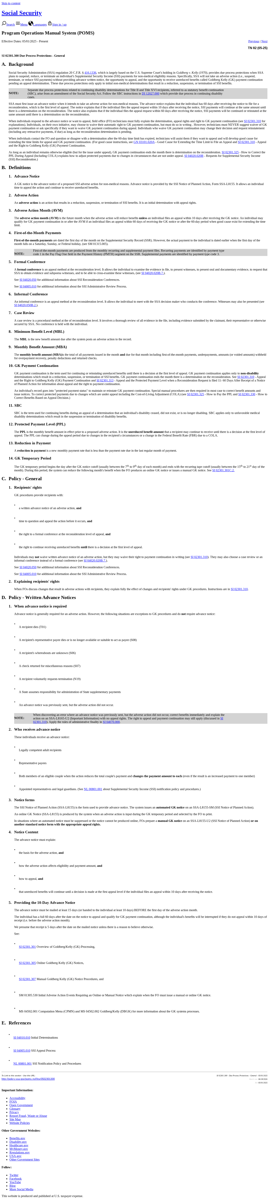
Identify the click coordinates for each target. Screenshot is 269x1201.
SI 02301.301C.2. (223, 470)
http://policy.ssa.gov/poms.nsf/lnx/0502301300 (28, 1078)
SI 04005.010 (27, 286)
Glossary (14, 1108)
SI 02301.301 (27, 946)
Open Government (21, 1105)
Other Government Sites (24, 1159)
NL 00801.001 (93, 789)
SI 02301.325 (230, 152)
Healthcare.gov (18, 1145)
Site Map (15, 1119)
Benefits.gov (17, 1138)
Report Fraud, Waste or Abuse (28, 1115)
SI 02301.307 (27, 979)
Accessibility (17, 1098)
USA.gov (15, 1156)
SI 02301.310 (252, 121)
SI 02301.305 (27, 963)
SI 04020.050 (27, 279)
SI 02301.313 (104, 380)
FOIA (13, 1101)
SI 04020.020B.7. (152, 273)
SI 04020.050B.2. (25, 305)
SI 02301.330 (246, 394)
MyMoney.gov (18, 1149)
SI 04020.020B (193, 155)
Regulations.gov (19, 1152)
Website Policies (19, 1123)
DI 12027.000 (150, 93)
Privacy (14, 1112)
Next (264, 41)
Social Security (22, 12)
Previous (253, 41)
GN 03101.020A (144, 142)
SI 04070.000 (111, 722)
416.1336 (90, 72)
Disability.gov (18, 1141)
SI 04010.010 (21, 1037)
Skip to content (11, 3)
